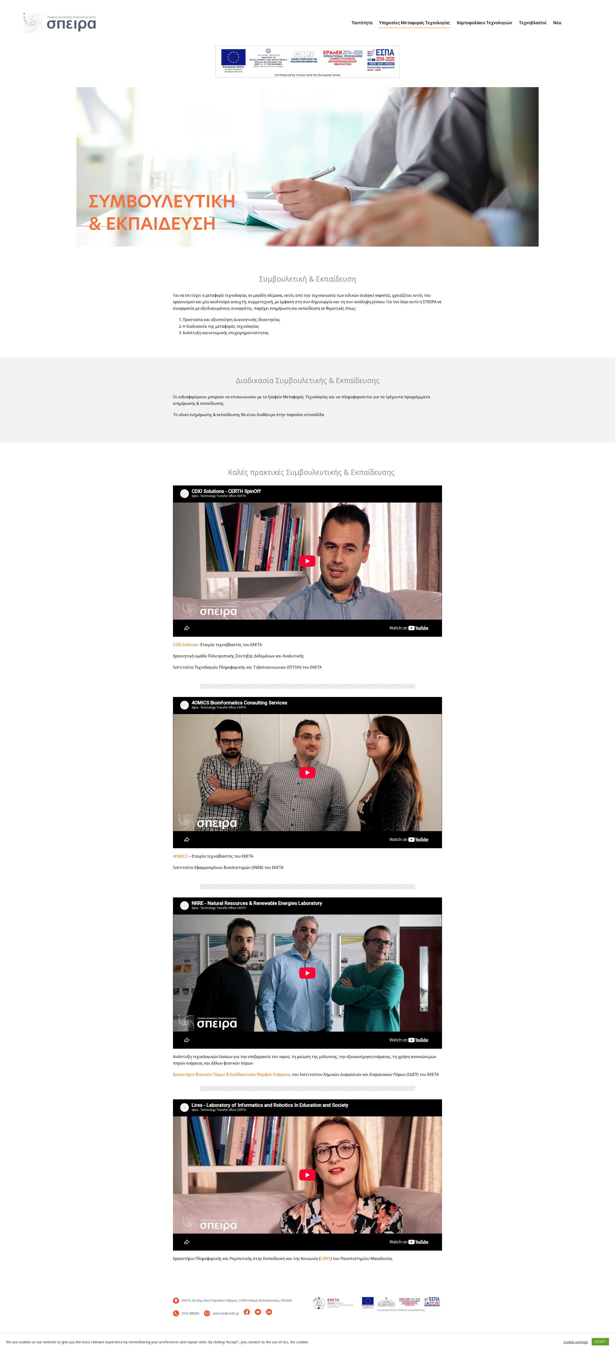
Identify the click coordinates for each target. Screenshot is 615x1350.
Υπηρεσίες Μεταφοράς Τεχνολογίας (414, 22)
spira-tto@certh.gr (226, 1313)
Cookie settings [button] (575, 1342)
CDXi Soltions (185, 644)
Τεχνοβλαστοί (533, 22)
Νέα (557, 22)
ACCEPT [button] (600, 1341)
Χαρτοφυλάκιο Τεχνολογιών (484, 22)
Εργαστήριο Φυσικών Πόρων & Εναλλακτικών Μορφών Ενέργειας (232, 1074)
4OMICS (180, 856)
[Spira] (56, 22)
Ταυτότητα (361, 22)
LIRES (325, 1258)
